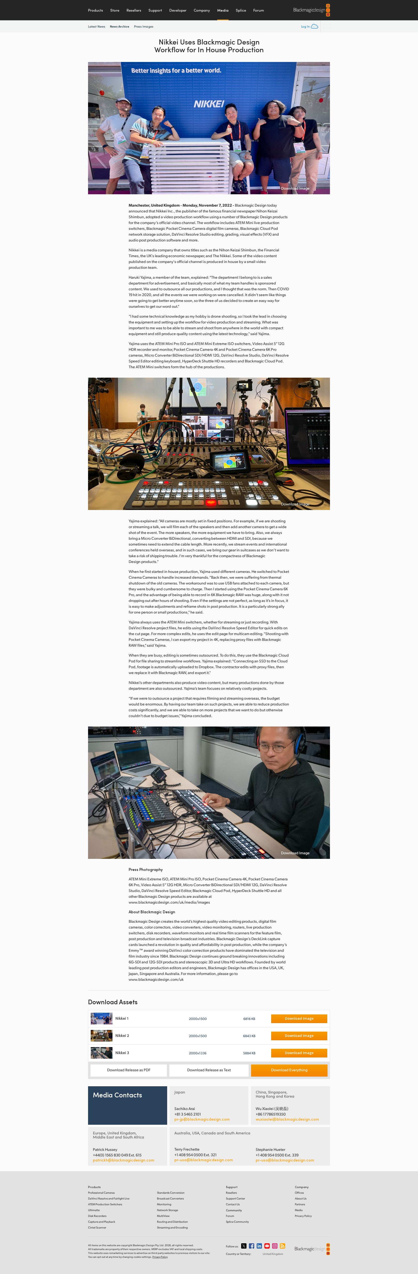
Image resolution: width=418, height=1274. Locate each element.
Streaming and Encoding (172, 1227)
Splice (241, 10)
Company (202, 10)
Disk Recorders (97, 1216)
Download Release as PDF (128, 1069)
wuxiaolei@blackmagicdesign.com (287, 1119)
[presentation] (95, 128)
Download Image (295, 188)
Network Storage (167, 1210)
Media (223, 10)
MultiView (163, 1216)
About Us (300, 1198)
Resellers (134, 10)
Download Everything (289, 1069)
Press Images (143, 26)
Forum (258, 10)
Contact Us (233, 1204)
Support (155, 10)
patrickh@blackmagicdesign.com (123, 1160)
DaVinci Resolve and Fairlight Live (108, 1198)
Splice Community (237, 1221)
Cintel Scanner (97, 1227)
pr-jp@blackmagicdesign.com (202, 1119)
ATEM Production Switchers (105, 1204)
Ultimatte (94, 1210)
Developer (178, 10)
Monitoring (164, 1204)
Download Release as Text (209, 1069)
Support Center (235, 1198)
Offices (299, 1192)
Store (114, 10)
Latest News (96, 26)
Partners (300, 1204)
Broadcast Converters (170, 1198)
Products (95, 10)
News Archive (119, 26)
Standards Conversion (171, 1192)
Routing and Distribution (172, 1221)
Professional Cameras (101, 1192)
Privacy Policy (303, 1216)
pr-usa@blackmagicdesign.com (203, 1159)
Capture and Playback (101, 1221)
